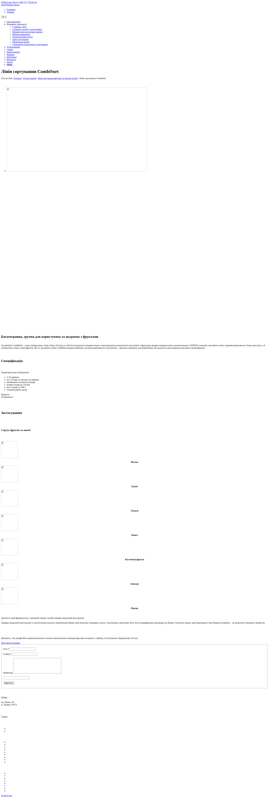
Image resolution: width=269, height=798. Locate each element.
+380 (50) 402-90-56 (13, 712)
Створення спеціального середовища (24, 791)
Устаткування (29, 78)
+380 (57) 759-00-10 (27, 2)
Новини (10, 754)
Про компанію (13, 742)
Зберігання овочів (15, 788)
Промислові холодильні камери (22, 778)
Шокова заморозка (15, 781)
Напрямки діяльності (17, 744)
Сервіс (10, 749)
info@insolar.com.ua (10, 5)
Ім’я (6, 649)
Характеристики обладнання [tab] (15, 372)
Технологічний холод (17, 783)
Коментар (8, 673)
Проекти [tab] (5, 394)
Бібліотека (12, 757)
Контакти (11, 760)
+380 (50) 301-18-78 (13, 719)
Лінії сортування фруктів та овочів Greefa (57, 78)
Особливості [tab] (7, 397)
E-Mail (7, 654)
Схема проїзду (10, 707)
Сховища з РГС (14, 773)
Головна (17, 78)
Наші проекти (13, 752)
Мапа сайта (12, 762)
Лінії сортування (15, 786)
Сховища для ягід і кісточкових (22, 775)
